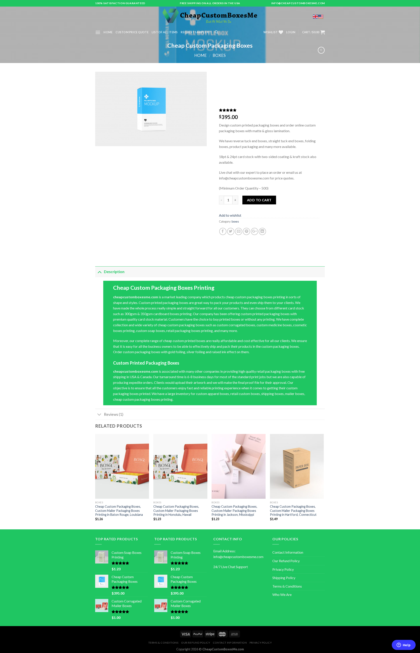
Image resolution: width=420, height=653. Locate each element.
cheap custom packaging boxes (136, 399)
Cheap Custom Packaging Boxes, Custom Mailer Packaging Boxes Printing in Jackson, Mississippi (234, 510)
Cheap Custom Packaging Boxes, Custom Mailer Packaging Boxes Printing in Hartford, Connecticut (293, 510)
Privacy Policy (283, 569)
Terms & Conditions (287, 586)
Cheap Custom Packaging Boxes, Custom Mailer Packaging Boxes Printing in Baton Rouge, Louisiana (119, 510)
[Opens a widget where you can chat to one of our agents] (404, 645)
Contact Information (287, 552)
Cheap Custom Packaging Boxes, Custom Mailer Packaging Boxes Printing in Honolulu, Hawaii (176, 510)
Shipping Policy (283, 578)
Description (114, 271)
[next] (323, 481)
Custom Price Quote (132, 32)
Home (107, 32)
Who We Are (282, 594)
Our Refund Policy (286, 561)
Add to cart (259, 200)
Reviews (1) (113, 414)
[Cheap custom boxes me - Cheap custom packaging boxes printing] (210, 16)
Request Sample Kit (196, 32)
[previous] (95, 481)
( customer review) (234, 110)
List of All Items (165, 32)
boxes (219, 55)
